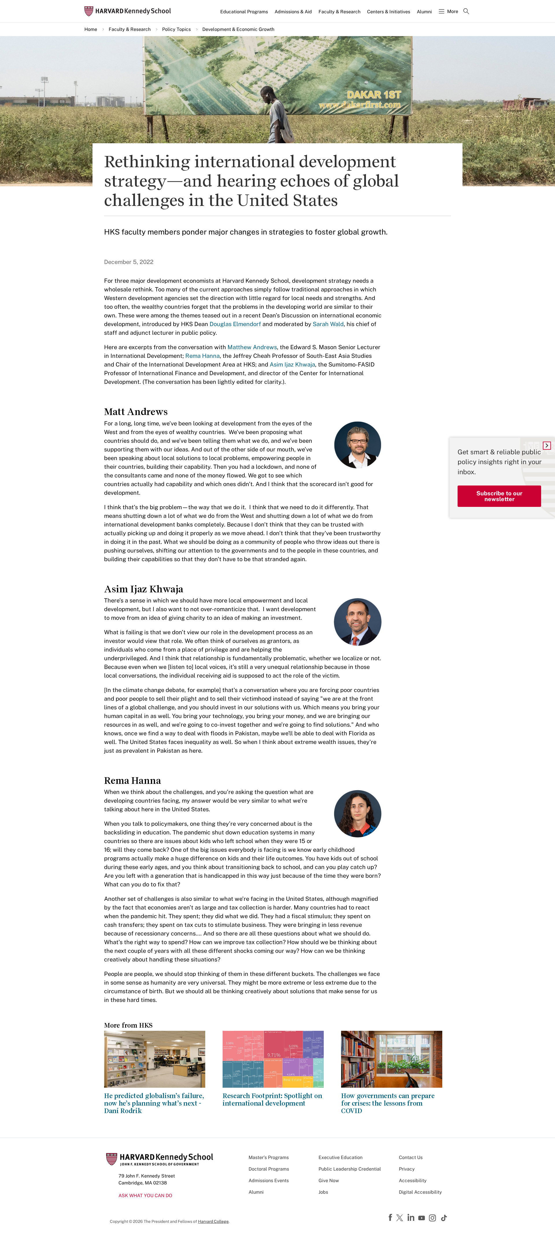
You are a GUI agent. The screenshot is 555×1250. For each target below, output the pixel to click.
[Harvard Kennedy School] (129, 11)
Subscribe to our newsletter (499, 496)
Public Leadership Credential (350, 1169)
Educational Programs (244, 11)
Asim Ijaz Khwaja (292, 364)
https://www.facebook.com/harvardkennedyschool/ (391, 1217)
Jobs (323, 1192)
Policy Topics (176, 29)
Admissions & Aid (293, 11)
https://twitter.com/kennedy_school (400, 1218)
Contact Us (411, 1157)
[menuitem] (244, 14)
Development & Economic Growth (238, 29)
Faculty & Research (339, 11)
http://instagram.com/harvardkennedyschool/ (433, 1218)
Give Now (329, 1180)
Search (466, 12)
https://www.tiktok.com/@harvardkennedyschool (444, 1218)
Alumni (424, 11)
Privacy (407, 1169)
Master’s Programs (269, 1157)
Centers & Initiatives (388, 11)
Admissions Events (269, 1180)
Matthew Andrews (252, 347)
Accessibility (413, 1180)
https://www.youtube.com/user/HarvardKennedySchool (422, 1218)
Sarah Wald (328, 324)
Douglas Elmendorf (236, 324)
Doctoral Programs (269, 1169)
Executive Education (340, 1157)
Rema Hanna (202, 355)
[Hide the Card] (547, 446)
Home (90, 29)
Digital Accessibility (420, 1192)
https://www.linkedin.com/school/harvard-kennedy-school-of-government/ (411, 1217)
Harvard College (213, 1221)
